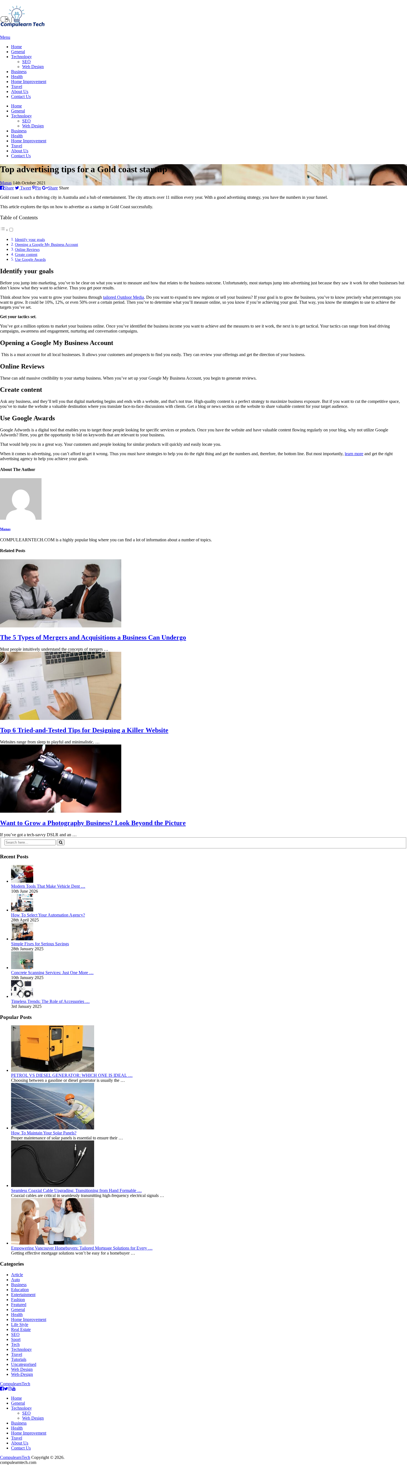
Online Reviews (27, 249)
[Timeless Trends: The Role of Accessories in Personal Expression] (22, 996)
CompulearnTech (15, 1383)
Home (16, 46)
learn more (354, 453)
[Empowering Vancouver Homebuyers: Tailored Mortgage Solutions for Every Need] (52, 1243)
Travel (16, 86)
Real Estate (21, 1329)
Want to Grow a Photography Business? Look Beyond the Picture (93, 823)
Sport (15, 1339)
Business (19, 71)
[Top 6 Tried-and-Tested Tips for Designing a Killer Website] (203, 686)
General (18, 51)
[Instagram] (10, 1388)
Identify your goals (30, 239)
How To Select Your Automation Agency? (48, 915)
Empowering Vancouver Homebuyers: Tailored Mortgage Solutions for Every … (82, 1248)
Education (20, 1289)
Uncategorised (23, 1364)
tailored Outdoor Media (123, 297)
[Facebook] (2, 1388)
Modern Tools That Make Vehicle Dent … (48, 886)
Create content (26, 254)
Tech (15, 1344)
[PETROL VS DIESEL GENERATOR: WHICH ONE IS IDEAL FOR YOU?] (52, 1070)
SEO (26, 61)
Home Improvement (28, 81)
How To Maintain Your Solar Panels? (43, 1133)
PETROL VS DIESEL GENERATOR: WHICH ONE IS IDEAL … (72, 1075)
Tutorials (18, 1359)
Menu (5, 37)
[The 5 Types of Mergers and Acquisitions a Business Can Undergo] (203, 594)
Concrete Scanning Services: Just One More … (52, 972)
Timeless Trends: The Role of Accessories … (50, 1001)
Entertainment (23, 1294)
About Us (19, 91)
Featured (18, 1304)
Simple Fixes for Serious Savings (40, 943)
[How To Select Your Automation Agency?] (22, 910)
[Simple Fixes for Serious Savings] (22, 938)
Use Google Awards (30, 259)
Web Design (33, 66)
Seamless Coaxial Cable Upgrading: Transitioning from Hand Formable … (76, 1190)
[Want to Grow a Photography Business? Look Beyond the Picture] (203, 779)
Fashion (18, 1299)
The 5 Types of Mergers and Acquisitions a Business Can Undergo (93, 637)
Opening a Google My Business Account (46, 244)
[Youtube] (14, 1388)
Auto (15, 1279)
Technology (21, 56)
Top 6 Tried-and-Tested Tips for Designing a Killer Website (84, 730)
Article (17, 1274)
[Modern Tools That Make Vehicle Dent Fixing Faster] (22, 881)
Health (17, 76)
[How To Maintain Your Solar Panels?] (52, 1128)
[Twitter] (6, 1388)
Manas (6, 183)
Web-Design (22, 1374)
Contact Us (21, 96)
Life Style (19, 1324)
